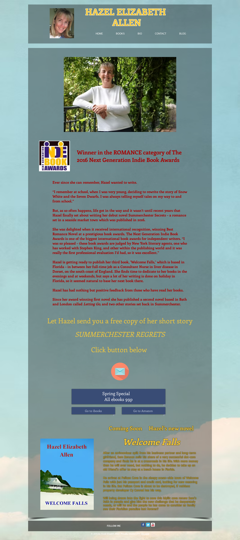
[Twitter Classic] (148, 525)
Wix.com (145, 533)
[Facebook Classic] (143, 525)
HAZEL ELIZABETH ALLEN (126, 16)
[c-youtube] (153, 525)
